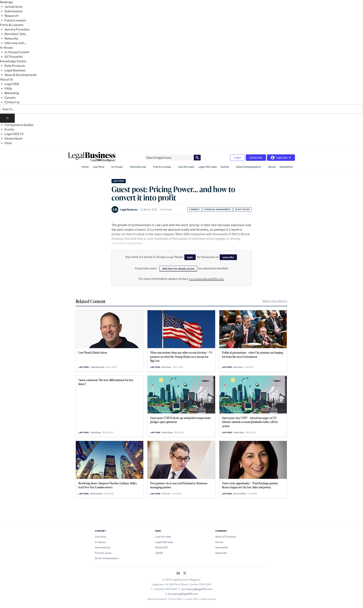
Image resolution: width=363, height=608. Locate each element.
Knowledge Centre (13, 61)
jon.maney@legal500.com (206, 279)
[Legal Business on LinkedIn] (178, 573)
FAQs (8, 88)
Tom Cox (166, 493)
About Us (6, 79)
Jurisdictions (13, 7)
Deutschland (13, 138)
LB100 (159, 552)
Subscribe (256, 157)
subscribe (228, 257)
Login (237, 157)
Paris (8, 143)
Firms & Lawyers (11, 25)
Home (85, 167)
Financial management (217, 209)
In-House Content (17, 52)
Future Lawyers (15, 20)
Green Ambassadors (248, 167)
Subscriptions (208, 599)
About (272, 167)
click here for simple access (178, 268)
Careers (10, 97)
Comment (194, 209)
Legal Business (15, 70)
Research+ (12, 16)
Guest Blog (95, 432)
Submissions (13, 11)
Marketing (12, 93)
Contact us (12, 102)
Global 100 (161, 547)
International (138, 167)
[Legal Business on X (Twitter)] (184, 573)
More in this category (275, 300)
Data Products (15, 66)
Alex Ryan (166, 367)
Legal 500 (12, 84)
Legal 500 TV (14, 134)
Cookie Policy (192, 599)
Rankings (6, 2)
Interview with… (16, 43)
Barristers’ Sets (15, 34)
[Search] (7, 118)
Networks (11, 38)
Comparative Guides (19, 125)
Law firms (98, 167)
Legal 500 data (207, 167)
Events (9, 129)
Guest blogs (242, 209)
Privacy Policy (175, 599)
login (190, 257)
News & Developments (21, 75)
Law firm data (186, 167)
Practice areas (162, 167)
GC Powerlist (14, 57)
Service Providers (17, 29)
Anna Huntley (96, 493)
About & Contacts (225, 536)
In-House (6, 47)
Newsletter (286, 167)
